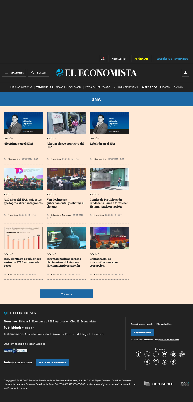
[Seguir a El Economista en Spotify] (173, 354)
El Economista (38, 321)
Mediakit (28, 327)
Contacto (98, 334)
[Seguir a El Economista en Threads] (164, 362)
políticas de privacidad (169, 339)
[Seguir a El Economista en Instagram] (182, 354)
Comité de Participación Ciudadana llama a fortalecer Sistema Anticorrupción (109, 203)
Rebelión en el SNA (102, 143)
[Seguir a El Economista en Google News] (156, 362)
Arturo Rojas (56, 159)
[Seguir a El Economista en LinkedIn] (156, 354)
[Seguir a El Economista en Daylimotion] (147, 362)
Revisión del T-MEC (97, 87)
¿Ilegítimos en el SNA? (18, 143)
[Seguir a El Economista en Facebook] (138, 354)
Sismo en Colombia (68, 87)
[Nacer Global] (15, 351)
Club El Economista (83, 321)
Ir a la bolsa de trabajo (52, 362)
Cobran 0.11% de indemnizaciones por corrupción (104, 262)
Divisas (178, 87)
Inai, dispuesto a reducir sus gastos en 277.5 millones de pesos (22, 262)
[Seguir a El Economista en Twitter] (147, 354)
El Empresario (59, 321)
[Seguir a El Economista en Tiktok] (173, 362)
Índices (165, 87)
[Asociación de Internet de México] (185, 384)
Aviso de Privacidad (38, 334)
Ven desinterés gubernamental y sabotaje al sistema (66, 203)
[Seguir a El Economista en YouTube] (164, 354)
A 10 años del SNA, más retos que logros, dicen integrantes (23, 201)
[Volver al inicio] (62, 313)
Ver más (66, 294)
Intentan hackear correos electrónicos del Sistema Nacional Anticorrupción (64, 262)
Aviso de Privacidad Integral (71, 334)
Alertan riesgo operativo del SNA (66, 145)
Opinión (8, 138)
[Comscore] (158, 384)
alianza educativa (126, 87)
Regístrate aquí (143, 332)
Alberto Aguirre (14, 159)
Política (51, 138)
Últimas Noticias (21, 87)
